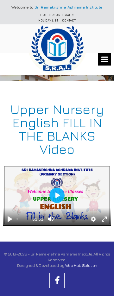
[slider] (23, 219)
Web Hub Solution (81, 265)
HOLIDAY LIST (48, 20)
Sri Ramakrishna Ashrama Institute (69, 7)
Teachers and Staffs (57, 15)
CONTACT (69, 20)
